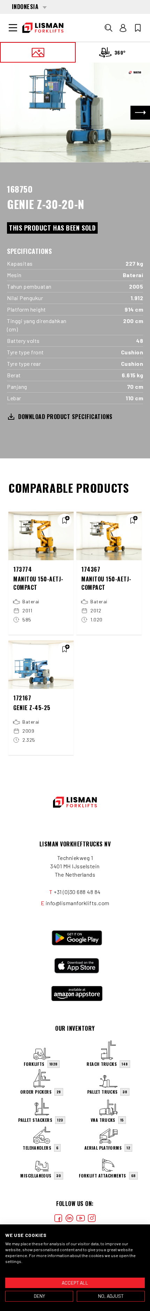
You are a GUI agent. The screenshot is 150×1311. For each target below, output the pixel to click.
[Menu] (13, 28)
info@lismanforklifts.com (78, 903)
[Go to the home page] (42, 28)
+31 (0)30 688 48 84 (77, 891)
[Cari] (108, 28)
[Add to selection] (65, 521)
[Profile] (123, 28)
